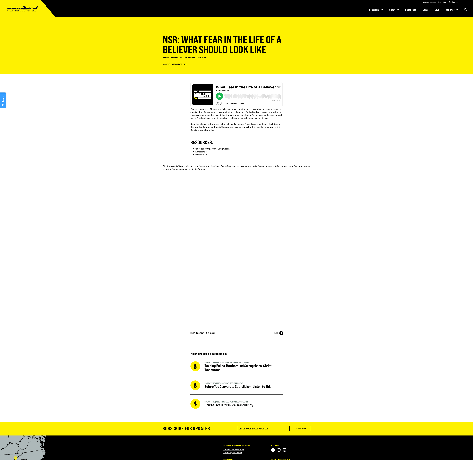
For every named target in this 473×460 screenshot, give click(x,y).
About (392, 9)
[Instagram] (284, 450)
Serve (425, 9)
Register (450, 9)
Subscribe (301, 428)
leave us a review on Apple (239, 166)
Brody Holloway (169, 64)
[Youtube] (279, 450)
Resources (410, 9)
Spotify (257, 166)
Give (437, 9)
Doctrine (183, 57)
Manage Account (429, 2)
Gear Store (442, 2)
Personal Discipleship (197, 57)
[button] (465, 9)
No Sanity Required (170, 57)
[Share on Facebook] (281, 333)
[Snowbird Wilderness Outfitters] (27, 8)
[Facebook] (273, 450)
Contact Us (453, 2)
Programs (374, 9)
